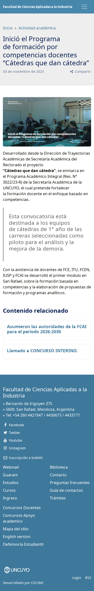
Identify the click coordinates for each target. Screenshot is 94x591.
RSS (88, 577)
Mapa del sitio (15, 528)
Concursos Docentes (22, 507)
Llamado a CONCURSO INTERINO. (42, 350)
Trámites (58, 498)
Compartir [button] (82, 71)
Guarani (10, 475)
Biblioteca (59, 467)
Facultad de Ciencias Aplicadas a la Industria (37, 7)
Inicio (8, 28)
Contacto (58, 475)
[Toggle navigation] (84, 7)
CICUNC (37, 582)
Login (76, 577)
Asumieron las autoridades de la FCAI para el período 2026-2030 (47, 329)
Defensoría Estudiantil (23, 544)
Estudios (11, 482)
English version (17, 536)
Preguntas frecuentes (70, 482)
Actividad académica (37, 28)
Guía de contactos (66, 490)
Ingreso (10, 498)
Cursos (9, 490)
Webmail (11, 467)
